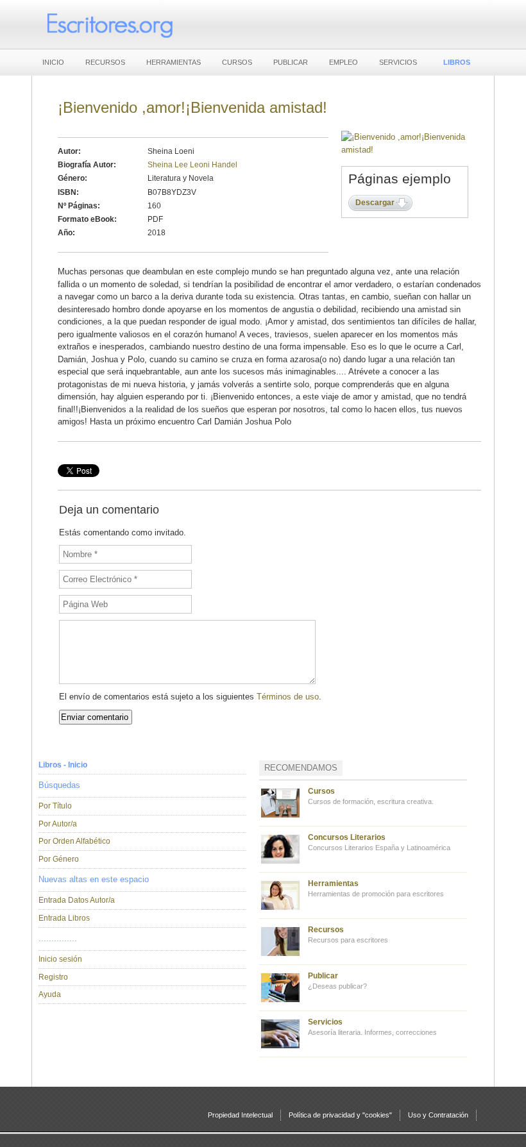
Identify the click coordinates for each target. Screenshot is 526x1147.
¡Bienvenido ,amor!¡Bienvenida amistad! (192, 107)
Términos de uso (288, 696)
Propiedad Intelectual (240, 1115)
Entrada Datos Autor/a (76, 900)
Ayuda (49, 994)
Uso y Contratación (438, 1115)
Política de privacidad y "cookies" (340, 1115)
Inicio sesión (60, 959)
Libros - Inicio (62, 764)
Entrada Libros (64, 918)
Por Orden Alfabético (74, 841)
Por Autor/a (57, 823)
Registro (53, 977)
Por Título (55, 805)
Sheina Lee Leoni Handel (192, 164)
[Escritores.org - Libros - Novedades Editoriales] (109, 24)
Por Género (58, 859)
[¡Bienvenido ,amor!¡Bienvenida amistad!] (404, 150)
